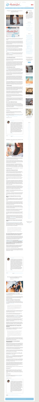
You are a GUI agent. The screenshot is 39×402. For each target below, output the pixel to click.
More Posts (11, 133)
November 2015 (29, 201)
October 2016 (29, 187)
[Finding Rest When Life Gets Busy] (29, 105)
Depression (9, 395)
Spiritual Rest (28, 52)
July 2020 (29, 140)
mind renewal (11, 395)
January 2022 (29, 126)
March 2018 (29, 170)
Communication (31, 37)
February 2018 (29, 171)
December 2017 (29, 174)
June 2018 (29, 166)
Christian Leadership (30, 36)
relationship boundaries (17, 136)
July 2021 (29, 131)
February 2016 (29, 197)
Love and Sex (27, 42)
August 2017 (29, 179)
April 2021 (29, 135)
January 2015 (29, 214)
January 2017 (29, 184)
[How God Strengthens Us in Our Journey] (29, 83)
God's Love (29, 40)
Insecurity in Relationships (30, 41)
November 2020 (29, 139)
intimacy (14, 136)
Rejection (31, 47)
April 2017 (29, 183)
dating (13, 136)
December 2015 (29, 200)
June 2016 (29, 192)
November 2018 (29, 161)
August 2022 (29, 123)
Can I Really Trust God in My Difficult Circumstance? (29, 116)
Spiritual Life (11, 2)
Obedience (28, 46)
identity (14, 273)
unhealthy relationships (21, 136)
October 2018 (29, 162)
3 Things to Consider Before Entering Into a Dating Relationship (15, 11)
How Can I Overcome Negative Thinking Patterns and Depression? (14, 277)
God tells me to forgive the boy (13, 217)
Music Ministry (31, 45)
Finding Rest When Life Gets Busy (29, 28)
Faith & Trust (30, 39)
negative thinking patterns (14, 395)
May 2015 (29, 209)
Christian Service (28, 37)
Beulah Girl (13, 4)
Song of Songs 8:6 (10, 53)
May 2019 (29, 153)
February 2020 (29, 144)
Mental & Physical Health (17, 2)
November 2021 (29, 127)
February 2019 (29, 157)
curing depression (16, 293)
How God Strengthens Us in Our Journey (29, 84)
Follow (29, 223)
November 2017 (29, 175)
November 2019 (29, 148)
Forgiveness (27, 40)
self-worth (18, 273)
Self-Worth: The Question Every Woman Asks (14, 139)
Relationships (24, 2)
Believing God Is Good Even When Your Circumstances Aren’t (29, 73)
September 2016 (29, 188)
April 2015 (29, 210)
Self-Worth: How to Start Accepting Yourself (10, 115)
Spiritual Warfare (31, 52)
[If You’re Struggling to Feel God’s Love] (29, 94)
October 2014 (29, 218)
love (15, 136)
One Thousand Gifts (10, 355)
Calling (27, 36)
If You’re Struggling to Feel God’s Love (29, 95)
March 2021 (29, 136)
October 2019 (29, 149)
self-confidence (17, 273)
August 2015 (29, 205)
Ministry (7, 2)
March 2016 (29, 196)
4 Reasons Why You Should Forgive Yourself (13, 116)
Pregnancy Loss (29, 47)
